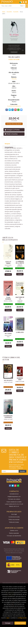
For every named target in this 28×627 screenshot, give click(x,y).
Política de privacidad (14, 519)
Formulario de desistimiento (14, 535)
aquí (7, 618)
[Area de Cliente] (23, 2)
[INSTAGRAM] (15, 485)
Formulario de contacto (14, 499)
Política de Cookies (14, 522)
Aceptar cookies (20, 623)
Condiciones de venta (14, 517)
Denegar (7, 623)
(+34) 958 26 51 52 (14, 494)
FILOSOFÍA (9, 11)
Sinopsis (7, 143)
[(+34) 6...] (18, 485)
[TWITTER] (13, 485)
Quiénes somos (14, 530)
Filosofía (16, 11)
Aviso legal (14, 514)
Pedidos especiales (14, 533)
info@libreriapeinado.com (14, 496)
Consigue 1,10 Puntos (13, 129)
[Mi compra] (21, 2)
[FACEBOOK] (10, 485)
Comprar (8, 274)
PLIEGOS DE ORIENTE (14, 106)
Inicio (3, 11)
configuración (22, 618)
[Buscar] (26, 6)
